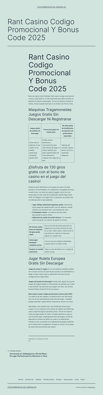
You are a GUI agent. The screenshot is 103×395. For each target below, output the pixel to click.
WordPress (91, 387)
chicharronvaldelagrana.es (51, 7)
